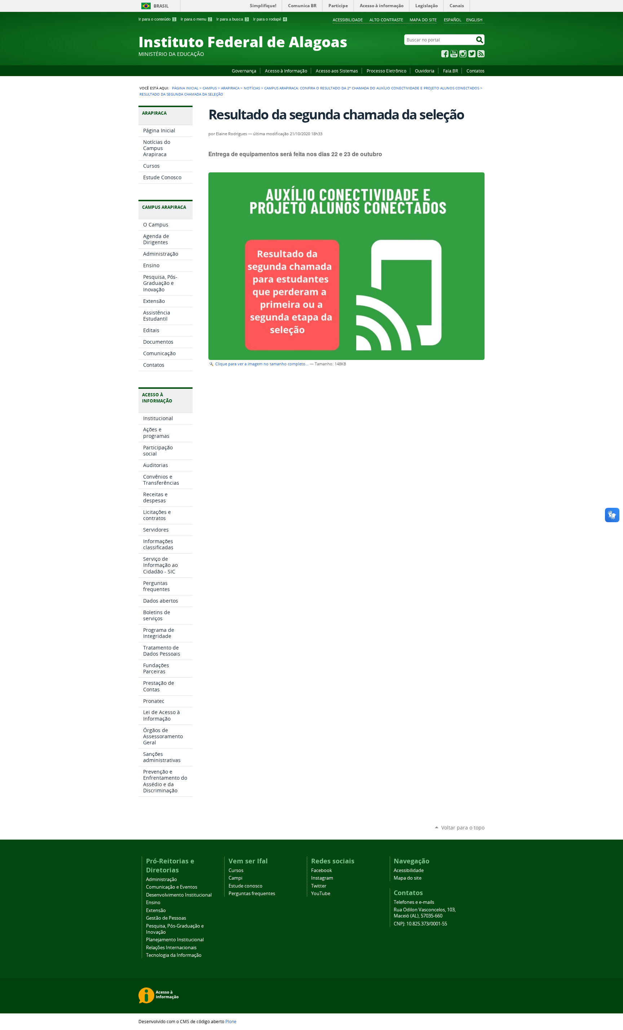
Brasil (161, 6)
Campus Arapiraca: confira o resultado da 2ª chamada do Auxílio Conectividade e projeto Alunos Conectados (371, 88)
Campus (210, 88)
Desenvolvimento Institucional (179, 895)
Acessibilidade (348, 19)
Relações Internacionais (171, 948)
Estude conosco (245, 886)
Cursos (236, 870)
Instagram (463, 53)
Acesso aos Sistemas (337, 71)
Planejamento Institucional (175, 940)
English (474, 19)
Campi (235, 878)
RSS (481, 53)
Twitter (472, 53)
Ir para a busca (232, 19)
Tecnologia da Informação (174, 955)
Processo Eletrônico (386, 71)
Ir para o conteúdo (156, 19)
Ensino (153, 902)
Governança (244, 71)
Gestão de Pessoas (166, 918)
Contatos (476, 71)
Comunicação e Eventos (171, 887)
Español (452, 19)
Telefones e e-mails (414, 902)
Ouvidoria (424, 71)
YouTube (454, 53)
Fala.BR (450, 71)
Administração (161, 879)
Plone (231, 1021)
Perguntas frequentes (252, 893)
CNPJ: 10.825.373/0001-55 (420, 924)
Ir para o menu (196, 19)
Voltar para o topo (463, 827)
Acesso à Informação (286, 71)
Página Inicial (185, 88)
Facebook (445, 53)
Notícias (252, 88)
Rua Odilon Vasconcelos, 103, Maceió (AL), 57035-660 (425, 913)
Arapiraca (230, 88)
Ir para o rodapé (269, 19)
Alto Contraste (386, 19)
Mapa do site (423, 19)
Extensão (156, 910)
